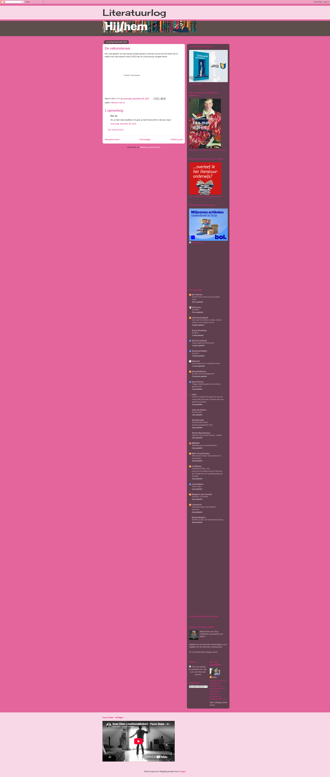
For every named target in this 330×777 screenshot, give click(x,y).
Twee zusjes (196, 487)
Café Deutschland (200, 318)
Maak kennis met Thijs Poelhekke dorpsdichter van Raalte (211, 634)
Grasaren (195, 353)
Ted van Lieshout (199, 341)
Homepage (144, 139)
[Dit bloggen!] (157, 98)
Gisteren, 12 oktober (200, 497)
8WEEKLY (196, 443)
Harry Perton (198, 382)
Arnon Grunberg (199, 331)
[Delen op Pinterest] (164, 98)
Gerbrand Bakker (199, 351)
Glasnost (196, 361)
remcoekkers (198, 484)
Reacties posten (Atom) (150, 147)
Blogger (182, 772)
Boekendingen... (199, 518)
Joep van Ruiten (199, 410)
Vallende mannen (118, 103)
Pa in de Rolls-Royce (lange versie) (203, 652)
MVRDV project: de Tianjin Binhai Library (207, 520)
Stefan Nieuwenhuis (201, 433)
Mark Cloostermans (201, 454)
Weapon (195, 333)
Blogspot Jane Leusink (202, 494)
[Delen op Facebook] (162, 98)
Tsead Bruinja (198, 420)
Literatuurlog (134, 12)
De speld (195, 310)
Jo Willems (197, 466)
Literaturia (196, 505)
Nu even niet (197, 412)
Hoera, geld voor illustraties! (203, 343)
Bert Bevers (197, 295)
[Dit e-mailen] (154, 98)
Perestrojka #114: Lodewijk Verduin (206, 364)
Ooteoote (196, 307)
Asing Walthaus (199, 372)
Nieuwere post (112, 139)
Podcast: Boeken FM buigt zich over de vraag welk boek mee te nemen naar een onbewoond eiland (208, 399)
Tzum (194, 395)
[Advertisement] (205, 266)
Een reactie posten (116, 130)
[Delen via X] (159, 98)
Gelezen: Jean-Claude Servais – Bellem (207, 435)
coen (118, 99)
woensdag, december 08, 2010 (123, 124)
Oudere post (176, 139)
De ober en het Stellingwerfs (203, 374)
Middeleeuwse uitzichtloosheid (204, 446)
